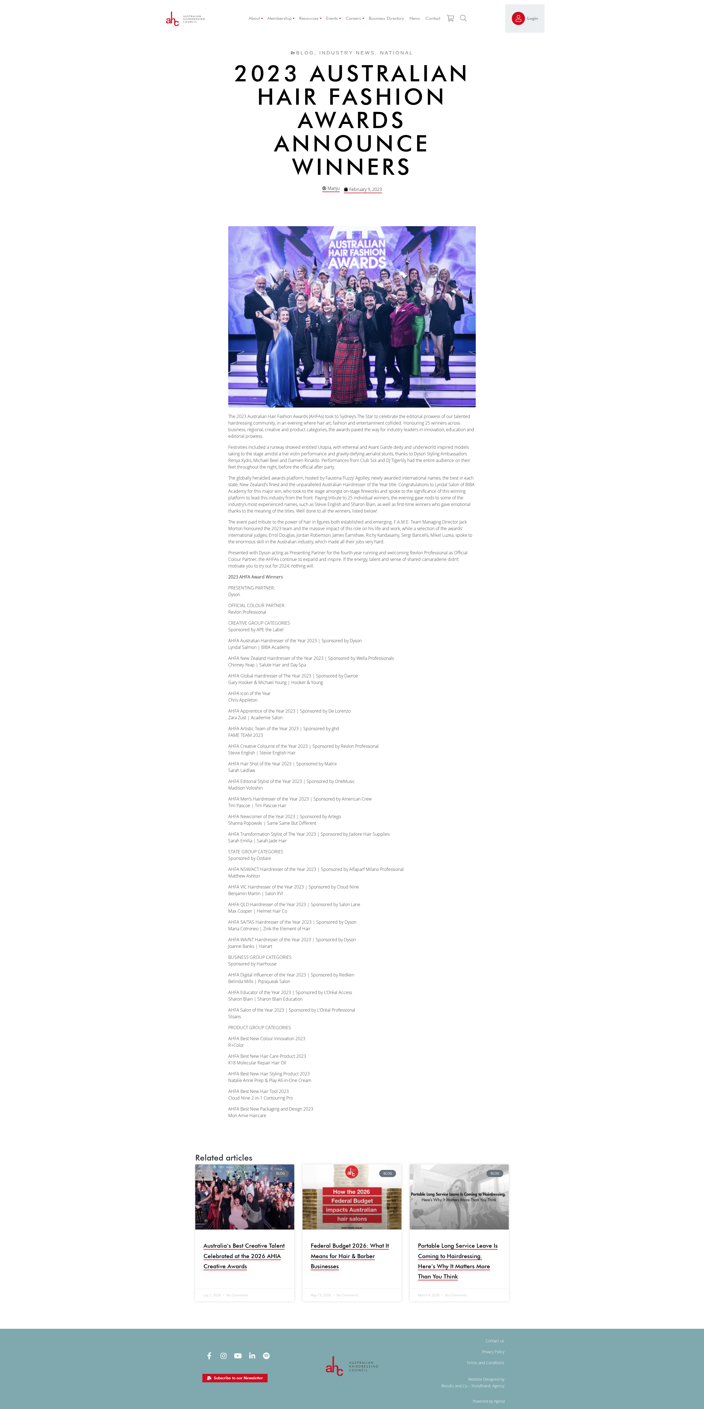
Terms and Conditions (485, 1362)
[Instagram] (223, 1356)
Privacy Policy (493, 1351)
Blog (305, 53)
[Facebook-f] (209, 1356)
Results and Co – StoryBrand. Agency (472, 1385)
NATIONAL (396, 53)
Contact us (495, 1340)
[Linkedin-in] (252, 1356)
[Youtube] (238, 1356)
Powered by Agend (489, 1401)
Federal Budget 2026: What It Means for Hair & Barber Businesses (350, 1256)
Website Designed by (486, 1379)
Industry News (347, 53)
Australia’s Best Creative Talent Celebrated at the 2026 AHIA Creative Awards (244, 1256)
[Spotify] (266, 1356)
